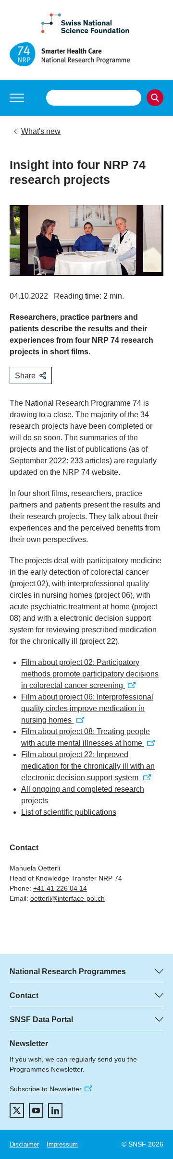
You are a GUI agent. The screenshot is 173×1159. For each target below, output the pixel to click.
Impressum (62, 1144)
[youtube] (36, 1110)
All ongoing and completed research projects (82, 795)
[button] (17, 98)
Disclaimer (24, 1144)
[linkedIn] (55, 1110)
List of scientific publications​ (68, 812)
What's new (41, 131)
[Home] (86, 54)
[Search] (155, 97)
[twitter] (17, 1110)
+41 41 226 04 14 (60, 888)
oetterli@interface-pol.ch (67, 898)
